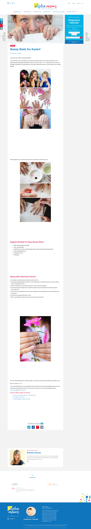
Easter (44, 62)
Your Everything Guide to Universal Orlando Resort (4, 37)
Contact (79, 3)
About (69, 3)
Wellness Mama (22, 390)
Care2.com (13, 390)
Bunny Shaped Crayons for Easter (22, 399)
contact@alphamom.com (13, 515)
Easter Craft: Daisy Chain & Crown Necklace (25, 395)
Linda (17, 488)
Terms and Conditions (46, 527)
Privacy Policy (54, 527)
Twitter (1, 20)
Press (73, 3)
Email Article (1, 28)
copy (42, 423)
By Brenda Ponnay (16, 53)
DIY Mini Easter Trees (19, 397)
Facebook (1, 22)
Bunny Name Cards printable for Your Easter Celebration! (87, 37)
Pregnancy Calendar (31, 519)
